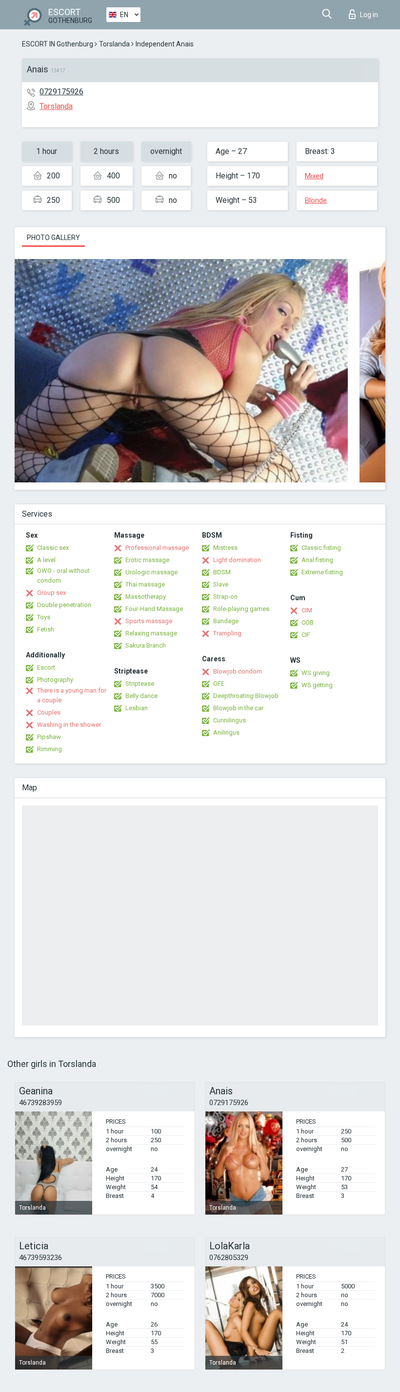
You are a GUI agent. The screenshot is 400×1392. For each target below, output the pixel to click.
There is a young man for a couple (71, 695)
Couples (48, 712)
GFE (218, 683)
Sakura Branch (145, 645)
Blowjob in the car (238, 708)
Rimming (49, 749)
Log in (369, 15)
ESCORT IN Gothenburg (57, 44)
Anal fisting (317, 560)
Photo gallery (53, 237)
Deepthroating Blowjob (246, 695)
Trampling (227, 633)
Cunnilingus (229, 720)
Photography (55, 679)
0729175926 (61, 91)
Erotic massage (147, 560)
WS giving (315, 672)
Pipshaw (49, 736)
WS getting (317, 685)
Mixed (314, 176)
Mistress (225, 547)
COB (307, 622)
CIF (305, 634)
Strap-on (225, 596)
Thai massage (145, 584)
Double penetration (64, 605)
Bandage (226, 621)
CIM (306, 610)
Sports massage (148, 621)
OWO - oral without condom (63, 575)
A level (46, 560)
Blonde (316, 200)
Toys (43, 617)
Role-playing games (241, 608)
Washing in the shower (69, 724)
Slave (220, 584)
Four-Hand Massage (154, 608)
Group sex (51, 592)
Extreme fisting (322, 572)
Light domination (237, 560)
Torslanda (114, 44)
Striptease (139, 683)
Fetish (45, 629)
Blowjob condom (237, 671)
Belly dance (141, 695)
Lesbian (136, 708)
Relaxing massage (151, 633)
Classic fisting (321, 547)
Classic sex (53, 547)
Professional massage (157, 547)
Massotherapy (145, 596)
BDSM (222, 572)
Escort (46, 667)
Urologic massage (151, 572)
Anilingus (226, 732)
